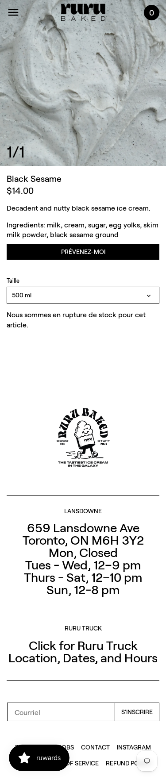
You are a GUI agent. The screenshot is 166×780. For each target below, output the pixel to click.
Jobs (66, 747)
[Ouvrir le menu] (13, 12)
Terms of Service (71, 763)
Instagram (134, 747)
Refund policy (128, 763)
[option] (83, 83)
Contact (95, 747)
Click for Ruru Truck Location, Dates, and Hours (83, 651)
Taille (13, 280)
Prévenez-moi (83, 251)
